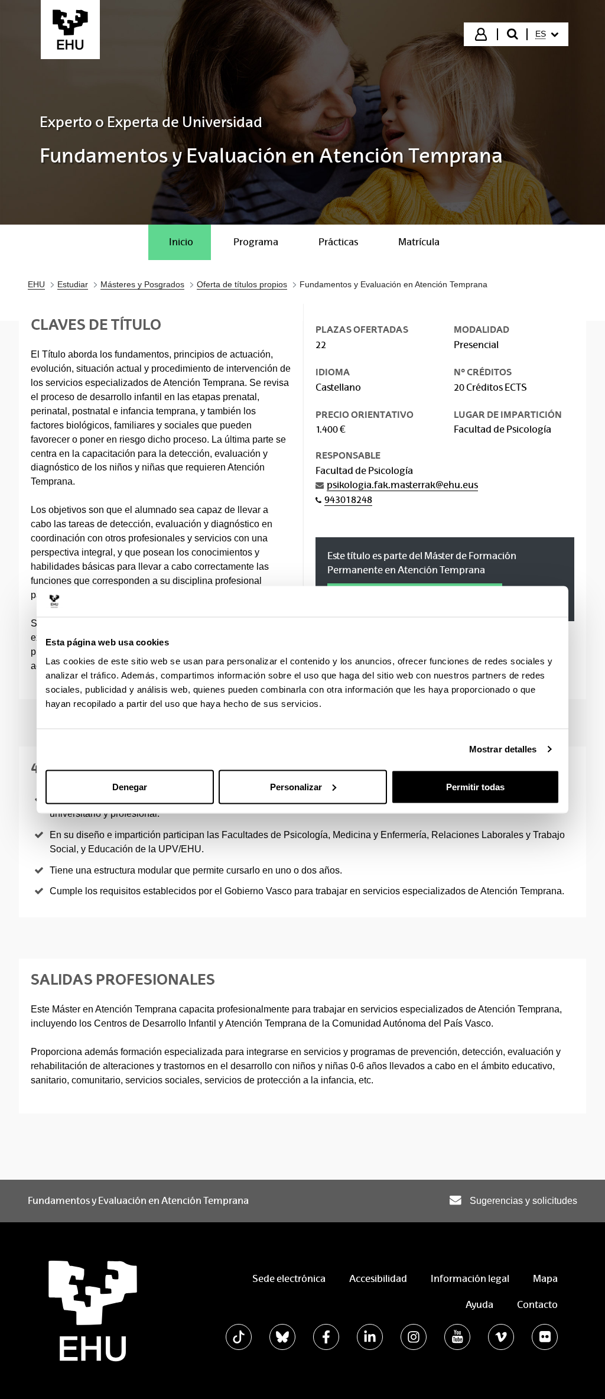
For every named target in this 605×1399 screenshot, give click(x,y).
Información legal (470, 1278)
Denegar (129, 786)
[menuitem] (546, 34)
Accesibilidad (378, 1278)
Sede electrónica (289, 1278)
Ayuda (479, 1304)
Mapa (545, 1278)
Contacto (537, 1304)
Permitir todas (475, 786)
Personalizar (296, 786)
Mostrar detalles (503, 749)
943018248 (348, 499)
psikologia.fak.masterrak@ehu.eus (402, 485)
